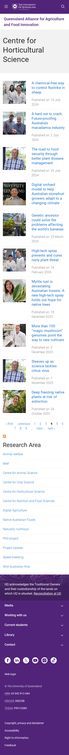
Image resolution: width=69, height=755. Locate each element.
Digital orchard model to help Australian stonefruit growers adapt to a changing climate (48, 193)
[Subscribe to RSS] (4, 436)
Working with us (15, 615)
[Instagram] (44, 660)
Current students (16, 625)
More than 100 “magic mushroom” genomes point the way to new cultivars (48, 333)
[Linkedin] (17, 660)
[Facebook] (8, 660)
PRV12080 (20, 708)
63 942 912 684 (20, 693)
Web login (10, 674)
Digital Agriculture (15, 510)
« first (9, 424)
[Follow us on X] (26, 660)
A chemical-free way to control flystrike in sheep (48, 87)
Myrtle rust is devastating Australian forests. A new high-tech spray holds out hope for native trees (48, 293)
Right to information (17, 737)
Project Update (13, 548)
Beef (6, 463)
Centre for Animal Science (20, 473)
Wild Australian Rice (16, 566)
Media (9, 605)
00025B (20, 700)
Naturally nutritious (16, 529)
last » (51, 428)
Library (9, 635)
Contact (10, 644)
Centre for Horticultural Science (23, 491)
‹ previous (23, 424)
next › (40, 428)
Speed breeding (13, 557)
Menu (6, 7)
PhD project (10, 538)
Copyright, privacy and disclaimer (24, 723)
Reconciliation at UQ (47, 593)
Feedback (10, 745)
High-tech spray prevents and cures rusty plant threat (47, 255)
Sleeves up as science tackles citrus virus (44, 366)
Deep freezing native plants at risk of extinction (48, 397)
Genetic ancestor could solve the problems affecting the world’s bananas (48, 222)
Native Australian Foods (19, 520)
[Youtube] (35, 660)
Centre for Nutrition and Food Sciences (29, 501)
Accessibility (12, 730)
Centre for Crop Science (18, 482)
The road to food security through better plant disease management (48, 156)
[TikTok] (54, 660)
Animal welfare (13, 454)
